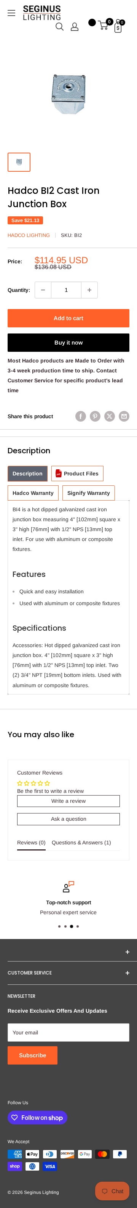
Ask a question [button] (68, 819)
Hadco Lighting (29, 235)
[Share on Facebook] (80, 416)
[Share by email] (124, 416)
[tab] (28, 474)
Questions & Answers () (81, 842)
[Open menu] (11, 13)
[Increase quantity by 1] (89, 290)
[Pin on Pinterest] (95, 416)
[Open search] (60, 27)
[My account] (74, 27)
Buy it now (68, 342)
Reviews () (31, 842)
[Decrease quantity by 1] (43, 290)
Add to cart (68, 318)
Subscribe (32, 1055)
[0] (103, 27)
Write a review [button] (68, 801)
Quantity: (19, 290)
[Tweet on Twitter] (109, 416)
